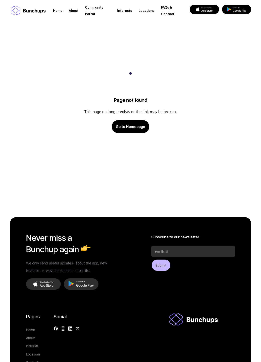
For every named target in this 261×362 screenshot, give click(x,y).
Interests (32, 346)
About (30, 338)
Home (30, 330)
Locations (33, 354)
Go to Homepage (130, 126)
